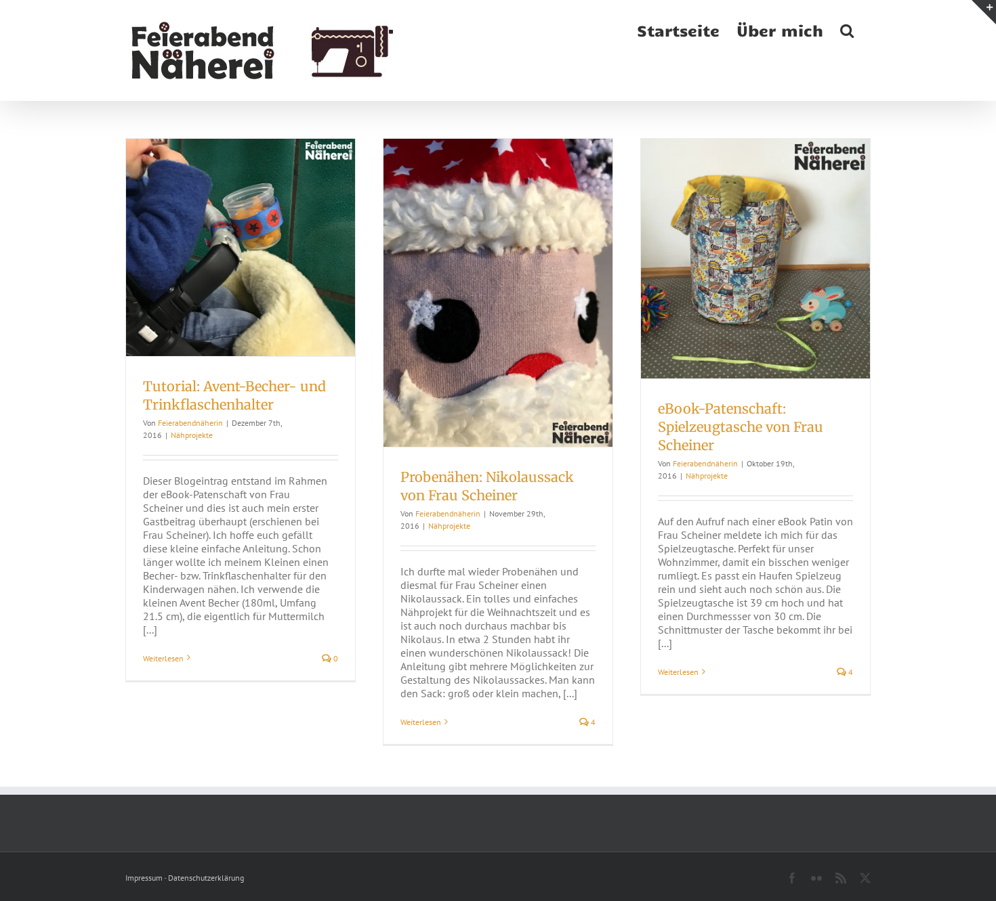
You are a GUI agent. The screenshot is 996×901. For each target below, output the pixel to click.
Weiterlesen (163, 658)
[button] (847, 29)
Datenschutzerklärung (206, 878)
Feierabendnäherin (190, 423)
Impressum (144, 878)
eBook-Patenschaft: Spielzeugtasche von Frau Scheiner (740, 427)
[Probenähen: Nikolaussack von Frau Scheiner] (498, 293)
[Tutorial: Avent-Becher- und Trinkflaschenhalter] (240, 247)
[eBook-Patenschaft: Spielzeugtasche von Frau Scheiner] (755, 258)
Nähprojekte (192, 435)
